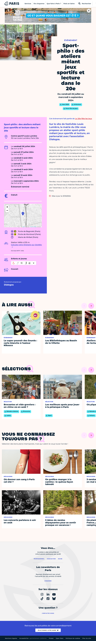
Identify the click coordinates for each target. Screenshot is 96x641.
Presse (51, 638)
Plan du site (86, 638)
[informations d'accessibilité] (23, 263)
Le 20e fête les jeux (83, 118)
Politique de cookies (73, 638)
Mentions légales (11, 638)
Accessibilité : (33, 638)
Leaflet (23, 226)
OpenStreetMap (33, 226)
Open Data (59, 638)
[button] (23, 214)
